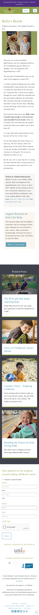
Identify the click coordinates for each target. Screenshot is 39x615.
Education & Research (14, 606)
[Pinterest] (26, 611)
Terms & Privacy (15, 608)
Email (4, 504)
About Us (30, 606)
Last (3, 498)
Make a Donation (16, 244)
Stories (23, 603)
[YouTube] (21, 611)
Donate (26, 10)
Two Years (25, 199)
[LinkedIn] (18, 611)
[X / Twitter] (15, 611)
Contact (27, 608)
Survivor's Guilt (15, 199)
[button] (35, 11)
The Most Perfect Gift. (13, 202)
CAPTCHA (6, 521)
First (3, 490)
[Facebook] (13, 611)
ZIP (4, 512)
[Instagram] (24, 611)
